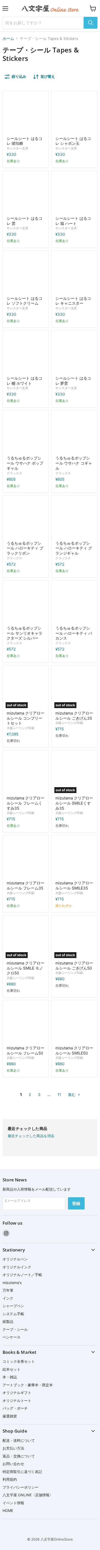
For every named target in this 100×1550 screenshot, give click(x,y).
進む (72, 1094)
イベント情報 (13, 1503)
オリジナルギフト (17, 1392)
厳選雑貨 (10, 1416)
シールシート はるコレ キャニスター (73, 301)
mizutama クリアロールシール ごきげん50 (74, 966)
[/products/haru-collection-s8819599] (26, 353)
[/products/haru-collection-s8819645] (74, 353)
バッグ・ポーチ (15, 1408)
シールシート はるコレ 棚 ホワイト (24, 381)
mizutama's (12, 1282)
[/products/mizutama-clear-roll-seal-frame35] (26, 858)
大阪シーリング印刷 (20, 728)
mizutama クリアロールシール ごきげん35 (74, 716)
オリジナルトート (17, 1400)
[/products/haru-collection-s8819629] (74, 193)
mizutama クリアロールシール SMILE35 (74, 886)
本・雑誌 (10, 1377)
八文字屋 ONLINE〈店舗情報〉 (28, 1495)
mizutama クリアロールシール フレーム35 (25, 886)
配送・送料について (19, 1440)
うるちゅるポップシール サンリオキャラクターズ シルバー (24, 633)
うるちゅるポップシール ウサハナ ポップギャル (25, 463)
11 (59, 1094)
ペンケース (12, 1337)
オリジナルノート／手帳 (22, 1274)
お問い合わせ (13, 1463)
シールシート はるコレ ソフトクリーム (24, 301)
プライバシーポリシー (20, 1487)
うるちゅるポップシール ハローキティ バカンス (73, 633)
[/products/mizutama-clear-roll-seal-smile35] (74, 858)
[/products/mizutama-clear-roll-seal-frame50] (26, 1023)
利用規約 (10, 1479)
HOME (8, 1510)
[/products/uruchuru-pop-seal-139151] (26, 518)
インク (8, 1298)
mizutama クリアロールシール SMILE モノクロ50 (25, 968)
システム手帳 (13, 1314)
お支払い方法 (13, 1448)
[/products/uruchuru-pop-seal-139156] (26, 433)
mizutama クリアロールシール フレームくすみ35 (25, 803)
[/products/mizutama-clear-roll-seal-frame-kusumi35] (26, 773)
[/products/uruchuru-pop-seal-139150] (74, 518)
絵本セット (12, 1369)
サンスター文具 (17, 148)
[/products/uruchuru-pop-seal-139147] (74, 603)
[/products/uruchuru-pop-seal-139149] (26, 603)
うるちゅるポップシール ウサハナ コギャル (73, 463)
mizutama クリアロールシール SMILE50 (74, 1051)
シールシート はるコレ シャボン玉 (73, 141)
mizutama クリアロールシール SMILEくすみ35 (74, 803)
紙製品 (8, 1321)
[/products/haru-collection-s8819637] (26, 193)
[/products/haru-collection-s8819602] (74, 273)
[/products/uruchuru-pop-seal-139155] (74, 433)
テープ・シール (15, 1329)
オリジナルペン (15, 1259)
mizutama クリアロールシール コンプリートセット (25, 718)
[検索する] (90, 23)
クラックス (14, 473)
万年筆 (8, 1290)
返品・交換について (19, 1456)
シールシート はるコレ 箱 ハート (73, 221)
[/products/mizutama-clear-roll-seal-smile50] (74, 1023)
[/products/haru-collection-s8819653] (74, 114)
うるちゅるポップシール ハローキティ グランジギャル (73, 548)
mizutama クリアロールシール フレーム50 (25, 1051)
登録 (76, 1203)
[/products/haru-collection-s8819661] (26, 114)
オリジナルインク (17, 1267)
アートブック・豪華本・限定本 (28, 1385)
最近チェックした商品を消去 (31, 1136)
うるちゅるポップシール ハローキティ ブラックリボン (25, 548)
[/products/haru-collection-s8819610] (26, 273)
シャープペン (13, 1306)
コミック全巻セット (19, 1361)
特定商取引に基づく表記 (22, 1471)
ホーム (8, 38)
